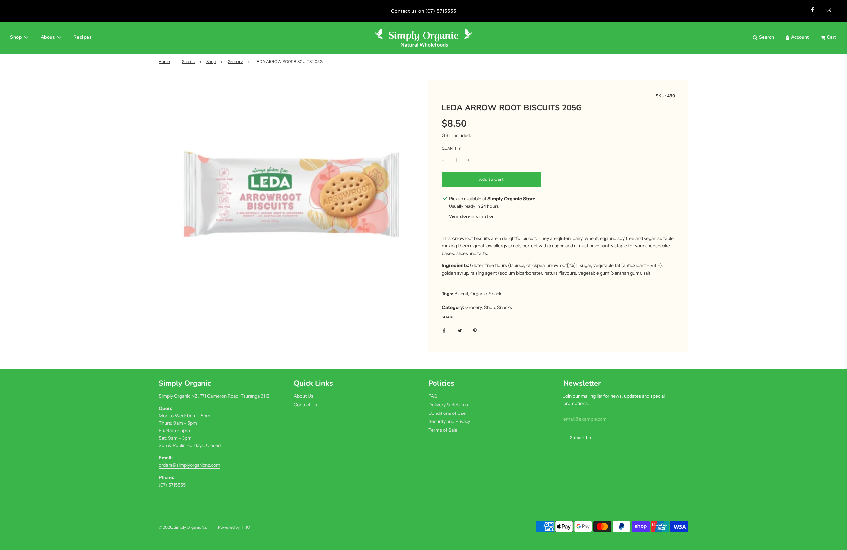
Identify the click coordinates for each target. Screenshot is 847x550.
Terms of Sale (442, 430)
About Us (303, 396)
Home (164, 61)
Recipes (82, 37)
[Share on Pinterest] (475, 330)
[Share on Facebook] (444, 330)
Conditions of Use (447, 413)
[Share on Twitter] (459, 330)
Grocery (235, 61)
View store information (472, 216)
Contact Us (305, 405)
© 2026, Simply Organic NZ (183, 527)
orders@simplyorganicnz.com (189, 465)
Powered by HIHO (234, 527)
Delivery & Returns (448, 405)
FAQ (432, 396)
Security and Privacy (449, 421)
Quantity (451, 148)
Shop (211, 61)
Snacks (188, 61)
